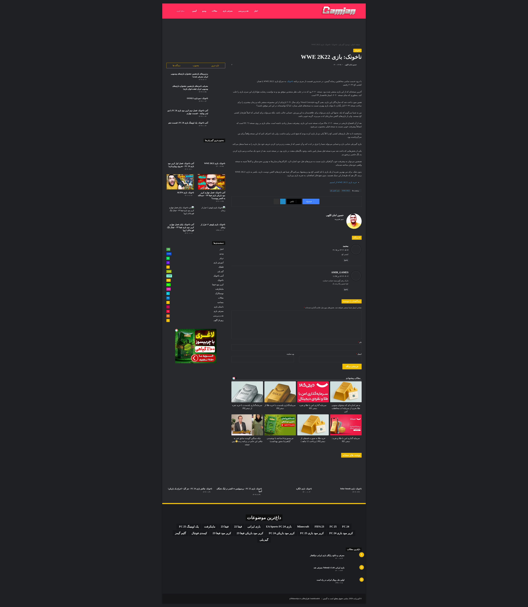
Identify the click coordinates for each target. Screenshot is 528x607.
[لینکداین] (283, 201)
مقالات (214, 11)
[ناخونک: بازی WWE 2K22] (211, 153)
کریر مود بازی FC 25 (312, 533)
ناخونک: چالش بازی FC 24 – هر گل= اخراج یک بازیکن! (190, 489)
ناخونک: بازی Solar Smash (351, 489)
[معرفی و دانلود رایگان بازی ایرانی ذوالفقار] (354, 559)
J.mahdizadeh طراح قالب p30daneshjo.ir (305, 599)
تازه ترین (215, 65)
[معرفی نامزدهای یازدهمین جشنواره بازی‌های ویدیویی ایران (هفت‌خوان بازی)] (217, 90)
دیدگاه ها (176, 65)
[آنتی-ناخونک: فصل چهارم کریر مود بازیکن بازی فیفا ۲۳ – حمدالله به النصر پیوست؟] (211, 182)
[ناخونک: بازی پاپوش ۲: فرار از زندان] (211, 214)
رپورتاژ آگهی (219, 320)
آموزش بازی (219, 262)
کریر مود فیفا (218, 284)
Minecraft (303, 526)
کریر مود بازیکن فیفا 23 (250, 533)
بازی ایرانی (254, 526)
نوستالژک (219, 293)
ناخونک (334, 44)
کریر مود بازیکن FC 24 (282, 533)
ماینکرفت (219, 289)
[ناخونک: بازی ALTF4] (180, 182)
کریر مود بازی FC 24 (341, 533)
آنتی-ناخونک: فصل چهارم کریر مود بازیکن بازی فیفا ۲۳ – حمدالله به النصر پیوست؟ (211, 195)
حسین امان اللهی (351, 65)
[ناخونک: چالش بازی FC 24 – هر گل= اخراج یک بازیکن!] (189, 473)
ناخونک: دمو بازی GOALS (197, 98)
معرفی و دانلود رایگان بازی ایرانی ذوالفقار (327, 555)
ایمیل (359, 354)
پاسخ (346, 260)
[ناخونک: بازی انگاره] (289, 473)
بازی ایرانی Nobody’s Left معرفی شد (329, 568)
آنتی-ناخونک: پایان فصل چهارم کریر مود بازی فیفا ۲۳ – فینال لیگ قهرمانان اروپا (180, 227)
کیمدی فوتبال (199, 533)
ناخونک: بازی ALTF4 (185, 193)
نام (360, 342)
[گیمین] (339, 11)
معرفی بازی (228, 11)
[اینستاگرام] (338, 223)
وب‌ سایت (290, 354)
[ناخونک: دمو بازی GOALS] (217, 102)
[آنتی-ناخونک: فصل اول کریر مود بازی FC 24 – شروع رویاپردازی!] (180, 153)
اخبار (256, 11)
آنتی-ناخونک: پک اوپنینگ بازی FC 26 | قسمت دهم (188, 123)
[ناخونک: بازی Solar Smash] (339, 473)
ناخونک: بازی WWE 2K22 (214, 163)
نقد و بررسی (243, 11)
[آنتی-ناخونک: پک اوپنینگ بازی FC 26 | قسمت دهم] (217, 126)
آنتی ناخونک (219, 276)
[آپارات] (168, 598)
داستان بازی (219, 307)
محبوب (196, 65)
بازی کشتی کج (334, 190)
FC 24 (345, 526)
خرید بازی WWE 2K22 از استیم (343, 182)
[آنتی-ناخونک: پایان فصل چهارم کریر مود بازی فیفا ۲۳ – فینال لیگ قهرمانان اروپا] (180, 214)
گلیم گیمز (180, 533)
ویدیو (204, 11)
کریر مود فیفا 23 (222, 533)
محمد (345, 246)
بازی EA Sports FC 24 (279, 526)
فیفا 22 (238, 526)
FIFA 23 (319, 526)
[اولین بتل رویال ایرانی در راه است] (354, 584)
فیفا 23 (225, 526)
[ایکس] (342, 223)
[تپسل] (176, 330)
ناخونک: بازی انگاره (304, 489)
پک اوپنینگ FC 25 (189, 526)
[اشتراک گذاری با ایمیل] (276, 201)
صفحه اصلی (355, 44)
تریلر (222, 258)
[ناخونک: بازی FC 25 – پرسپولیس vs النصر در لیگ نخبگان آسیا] (239, 473)
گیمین (194, 11)
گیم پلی (341, 44)
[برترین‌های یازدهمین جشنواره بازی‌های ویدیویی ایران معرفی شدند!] (217, 77)
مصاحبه (220, 302)
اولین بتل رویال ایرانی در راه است (330, 580)
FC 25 (333, 526)
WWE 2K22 (346, 190)
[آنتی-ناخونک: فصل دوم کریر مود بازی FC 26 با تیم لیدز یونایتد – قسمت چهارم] (217, 114)
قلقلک (221, 267)
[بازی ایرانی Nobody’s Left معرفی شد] (354, 571)
